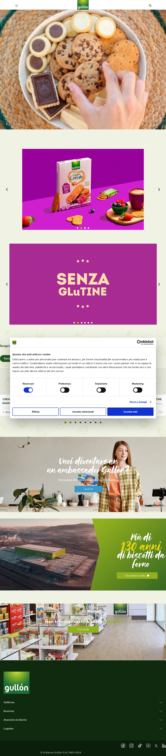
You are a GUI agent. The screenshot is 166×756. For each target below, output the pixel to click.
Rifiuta (35, 411)
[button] (16, 5)
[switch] (64, 389)
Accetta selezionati (83, 411)
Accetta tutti (130, 411)
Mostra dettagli (138, 401)
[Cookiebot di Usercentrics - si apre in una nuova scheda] (139, 342)
